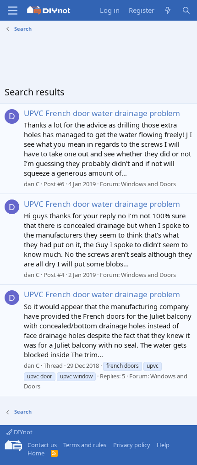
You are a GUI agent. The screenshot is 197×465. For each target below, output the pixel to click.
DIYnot (22, 432)
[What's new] (168, 10)
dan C (31, 184)
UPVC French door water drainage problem (102, 113)
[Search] (186, 10)
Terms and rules (84, 445)
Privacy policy (131, 445)
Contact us (42, 445)
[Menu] (12, 10)
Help (163, 445)
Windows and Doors (148, 184)
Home (35, 453)
